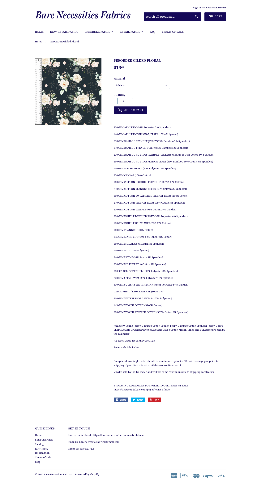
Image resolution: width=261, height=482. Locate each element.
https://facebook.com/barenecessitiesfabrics (118, 435)
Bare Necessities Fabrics (58, 474)
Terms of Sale (173, 31)
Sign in (197, 7)
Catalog (39, 444)
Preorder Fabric (98, 31)
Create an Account (216, 7)
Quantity (119, 94)
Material (119, 78)
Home (39, 31)
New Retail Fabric (64, 31)
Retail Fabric (130, 31)
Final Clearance (44, 439)
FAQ (152, 31)
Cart (218, 16)
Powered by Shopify (87, 474)
